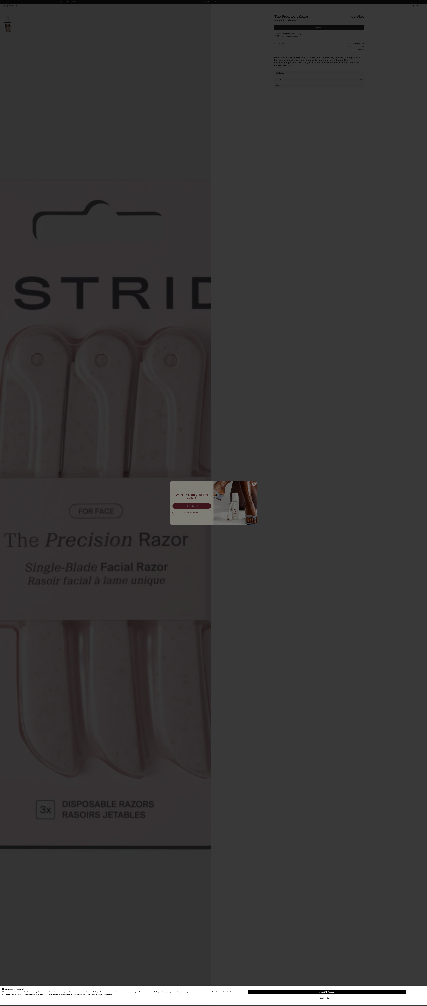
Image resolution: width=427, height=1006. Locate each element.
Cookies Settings (326, 998)
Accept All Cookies (326, 992)
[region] (213, 995)
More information (105, 994)
